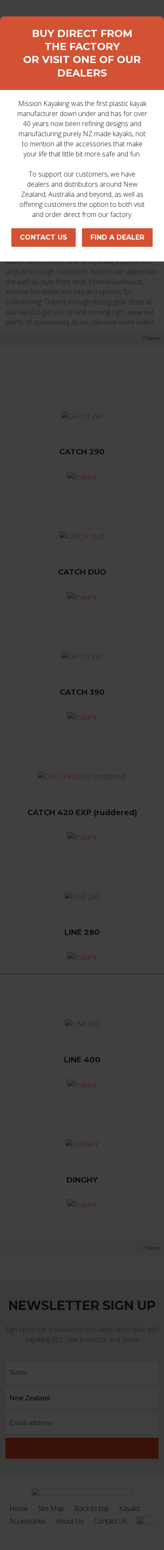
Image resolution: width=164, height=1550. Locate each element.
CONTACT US (43, 237)
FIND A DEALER (117, 237)
